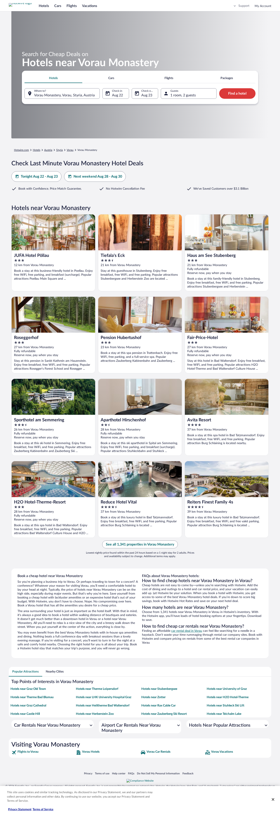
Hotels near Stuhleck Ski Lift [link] (225, 705)
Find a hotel (237, 93)
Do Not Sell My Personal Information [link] (158, 773)
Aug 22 (117, 95)
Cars (57, 6)
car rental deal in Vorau (186, 630)
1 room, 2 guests (183, 95)
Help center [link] (118, 773)
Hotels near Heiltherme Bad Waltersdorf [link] (103, 705)
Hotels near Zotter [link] (153, 697)
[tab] (53, 78)
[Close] (273, 799)
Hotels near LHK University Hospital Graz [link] (103, 697)
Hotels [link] (36, 150)
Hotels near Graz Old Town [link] (28, 688)
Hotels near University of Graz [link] (227, 688)
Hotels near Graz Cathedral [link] (28, 705)
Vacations (89, 6)
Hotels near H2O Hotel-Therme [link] (227, 697)
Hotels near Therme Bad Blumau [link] (32, 697)
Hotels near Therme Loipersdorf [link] (97, 688)
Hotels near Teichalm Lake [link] (224, 713)
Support (243, 5)
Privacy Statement (20, 809)
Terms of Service (43, 809)
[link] (43, 752)
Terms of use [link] (102, 773)
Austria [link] (48, 150)
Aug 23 (146, 95)
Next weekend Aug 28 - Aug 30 (98, 176)
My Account (263, 6)
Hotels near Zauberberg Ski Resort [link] (164, 713)
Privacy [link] (88, 773)
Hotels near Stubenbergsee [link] (159, 688)
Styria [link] (59, 150)
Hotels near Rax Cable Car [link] (158, 705)
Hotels (44, 6)
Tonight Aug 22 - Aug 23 (39, 176)
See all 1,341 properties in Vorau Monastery (140, 544)
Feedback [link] (187, 773)
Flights (71, 6)
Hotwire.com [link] (21, 150)
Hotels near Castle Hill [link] (25, 713)
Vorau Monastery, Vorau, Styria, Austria (64, 95)
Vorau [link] (70, 150)
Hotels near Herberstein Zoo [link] (95, 713)
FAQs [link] (131, 773)
